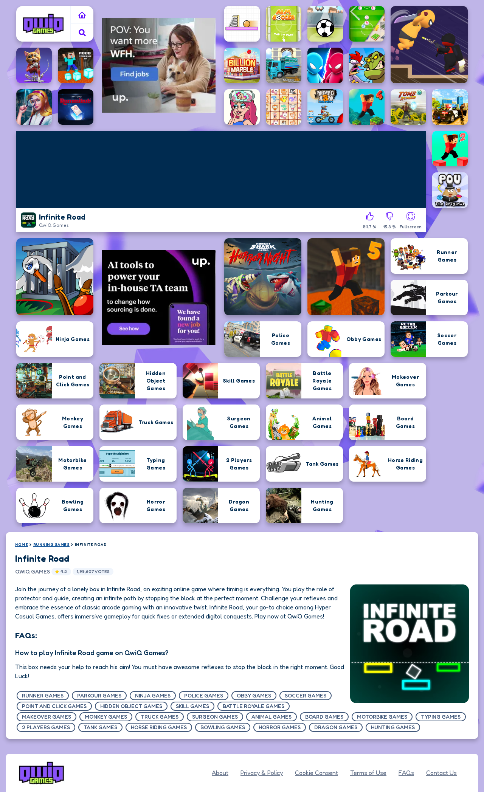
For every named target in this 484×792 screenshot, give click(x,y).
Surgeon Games (215, 716)
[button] (82, 33)
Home (21, 544)
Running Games (51, 544)
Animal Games (271, 716)
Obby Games (254, 695)
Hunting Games (393, 727)
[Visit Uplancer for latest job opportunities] (159, 65)
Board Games (324, 716)
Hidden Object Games (131, 706)
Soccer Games (305, 695)
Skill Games (192, 706)
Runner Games (43, 695)
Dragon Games (335, 727)
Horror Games (280, 727)
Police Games (203, 695)
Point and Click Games (54, 706)
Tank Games (100, 727)
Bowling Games (222, 727)
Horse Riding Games (159, 727)
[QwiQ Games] (43, 24)
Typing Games (441, 716)
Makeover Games (46, 716)
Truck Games (159, 716)
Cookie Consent (316, 773)
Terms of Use (368, 773)
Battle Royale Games (253, 706)
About (220, 773)
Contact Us (441, 773)
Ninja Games (153, 695)
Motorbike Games (382, 716)
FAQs (406, 773)
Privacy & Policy (261, 773)
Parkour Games (99, 695)
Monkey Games (106, 716)
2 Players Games (46, 727)
